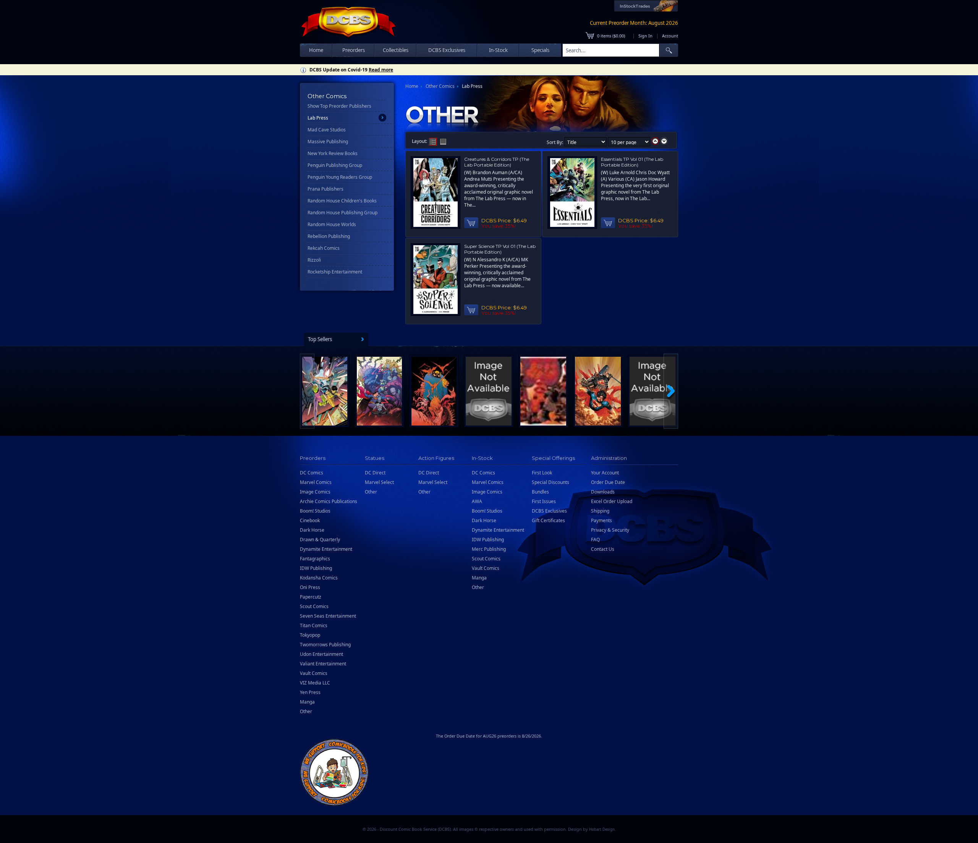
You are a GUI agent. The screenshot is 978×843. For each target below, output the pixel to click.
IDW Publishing (316, 568)
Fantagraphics (315, 558)
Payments (601, 520)
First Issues (544, 501)
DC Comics (311, 472)
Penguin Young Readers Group (340, 177)
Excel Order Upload (611, 501)
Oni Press (310, 587)
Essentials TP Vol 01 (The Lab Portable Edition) (632, 162)
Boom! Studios (315, 511)
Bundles (540, 492)
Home (316, 50)
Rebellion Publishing (329, 236)
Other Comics (440, 86)
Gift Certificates (548, 520)
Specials (540, 50)
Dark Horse (312, 530)
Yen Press (310, 692)
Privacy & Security (610, 530)
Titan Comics (313, 625)
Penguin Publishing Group (335, 165)
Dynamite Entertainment (326, 549)
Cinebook (310, 520)
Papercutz (310, 597)
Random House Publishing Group (342, 212)
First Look (542, 472)
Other (306, 711)
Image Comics (315, 492)
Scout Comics (314, 606)
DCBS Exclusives (549, 511)
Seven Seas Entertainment (328, 616)
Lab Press (318, 118)
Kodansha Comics (319, 577)
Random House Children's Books (342, 200)
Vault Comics (313, 673)
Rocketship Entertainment (335, 272)
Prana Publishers (325, 189)
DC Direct (375, 472)
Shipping (600, 511)
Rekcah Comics (324, 248)
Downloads (603, 492)
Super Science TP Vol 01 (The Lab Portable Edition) (500, 249)
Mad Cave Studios (327, 129)
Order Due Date (608, 482)
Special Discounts (550, 482)
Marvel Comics (316, 482)
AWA (477, 501)
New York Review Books (333, 153)
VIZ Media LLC (315, 683)
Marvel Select (379, 482)
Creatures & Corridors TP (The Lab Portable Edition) (496, 162)
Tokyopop (310, 635)
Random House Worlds (332, 224)
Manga (307, 702)
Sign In (645, 36)
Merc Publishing (489, 549)
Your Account (605, 472)
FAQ (595, 539)
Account (670, 36)
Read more (381, 69)
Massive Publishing (328, 141)
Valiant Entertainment (323, 663)
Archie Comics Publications (328, 501)
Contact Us (602, 549)
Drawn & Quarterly (320, 539)
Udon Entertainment (321, 654)
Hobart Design (602, 829)
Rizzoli (314, 260)
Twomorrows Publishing (325, 644)
